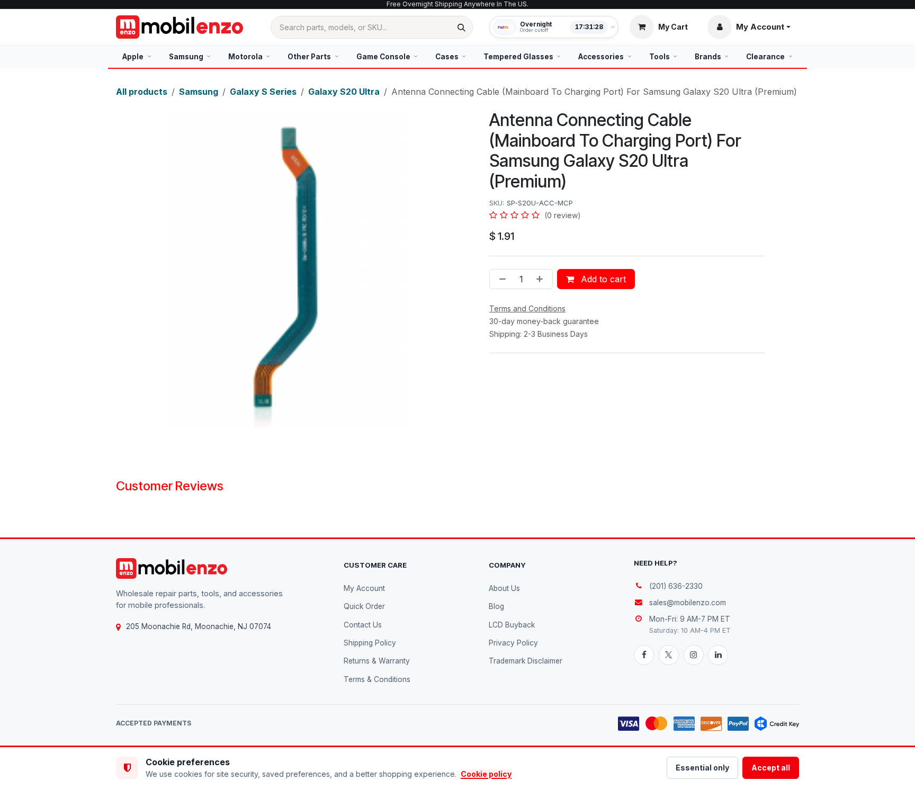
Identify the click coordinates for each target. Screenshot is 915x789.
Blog (496, 606)
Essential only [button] (702, 767)
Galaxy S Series (263, 91)
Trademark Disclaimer (525, 661)
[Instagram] (694, 655)
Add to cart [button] (602, 279)
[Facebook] (644, 655)
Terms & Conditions (377, 679)
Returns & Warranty (377, 661)
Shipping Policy (370, 643)
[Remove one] (500, 279)
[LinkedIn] (718, 655)
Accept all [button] (770, 767)
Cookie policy (486, 773)
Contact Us (363, 625)
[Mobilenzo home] (171, 568)
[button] (749, 27)
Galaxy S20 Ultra (344, 91)
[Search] (461, 27)
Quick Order (364, 606)
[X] (669, 655)
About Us (504, 588)
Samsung (198, 91)
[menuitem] (137, 57)
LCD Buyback (512, 625)
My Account (364, 588)
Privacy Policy (513, 643)
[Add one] (541, 279)
